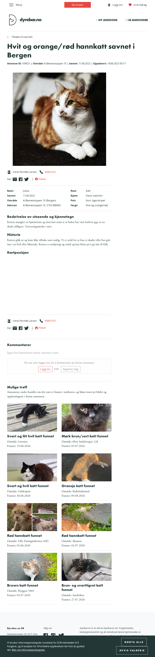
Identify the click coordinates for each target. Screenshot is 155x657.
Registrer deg (70, 369)
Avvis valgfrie (132, 650)
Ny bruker (77, 5)
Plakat (42, 179)
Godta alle (133, 642)
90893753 (50, 172)
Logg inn (45, 369)
